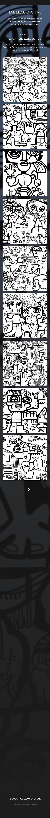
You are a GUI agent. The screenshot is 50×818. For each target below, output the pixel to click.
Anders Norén (30, 804)
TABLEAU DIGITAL (25, 12)
